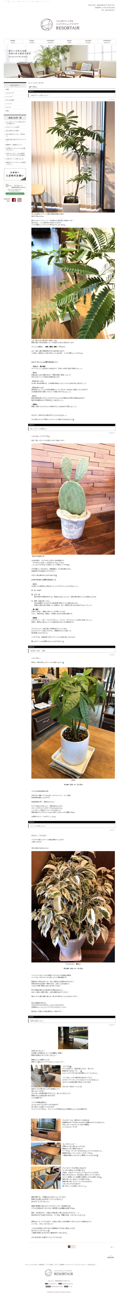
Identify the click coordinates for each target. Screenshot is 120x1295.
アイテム (31, 42)
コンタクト (107, 42)
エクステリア (10, 93)
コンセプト (51, 42)
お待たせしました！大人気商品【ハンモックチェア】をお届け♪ (15, 154)
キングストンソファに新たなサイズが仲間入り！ (16, 122)
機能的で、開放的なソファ (14, 144)
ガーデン (112, 654)
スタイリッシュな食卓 (12, 127)
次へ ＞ (112, 1247)
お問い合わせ (91, 1264)
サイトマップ (69, 1264)
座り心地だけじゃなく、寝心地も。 (15, 135)
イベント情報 (49, 1264)
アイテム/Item (33, 1264)
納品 (7, 111)
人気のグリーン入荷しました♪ (15, 159)
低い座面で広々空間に (12, 130)
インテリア (111, 99)
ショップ (8, 103)
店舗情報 (62, 1264)
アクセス (88, 42)
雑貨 (7, 89)
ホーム (13, 42)
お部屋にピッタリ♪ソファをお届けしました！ (15, 149)
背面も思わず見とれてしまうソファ (16, 140)
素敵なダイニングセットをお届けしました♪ (16, 163)
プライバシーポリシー (80, 1264)
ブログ (69, 42)
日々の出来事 (10, 100)
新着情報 (41, 1264)
